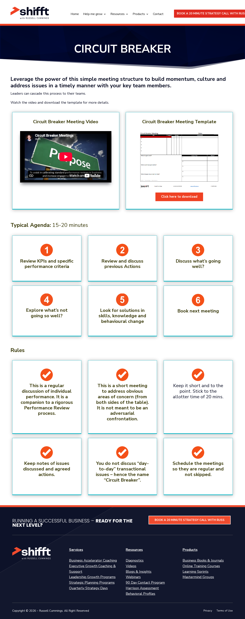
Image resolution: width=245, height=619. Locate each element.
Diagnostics (135, 560)
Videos (131, 566)
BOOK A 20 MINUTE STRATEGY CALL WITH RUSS (190, 520)
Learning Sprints (195, 571)
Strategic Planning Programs (92, 582)
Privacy (207, 610)
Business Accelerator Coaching (93, 560)
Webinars (133, 577)
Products (139, 14)
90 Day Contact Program (145, 582)
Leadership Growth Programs (92, 577)
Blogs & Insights (138, 571)
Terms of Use (224, 610)
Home (75, 14)
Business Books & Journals (203, 560)
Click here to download (179, 196)
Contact (158, 14)
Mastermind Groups (198, 577)
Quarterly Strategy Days (88, 588)
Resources (117, 14)
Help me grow (92, 14)
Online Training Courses (201, 566)
